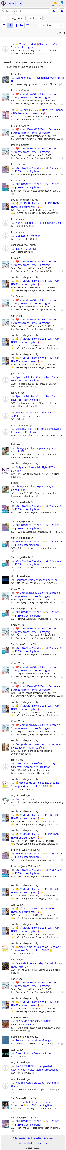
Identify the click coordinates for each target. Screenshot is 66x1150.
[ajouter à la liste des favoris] (13, 44)
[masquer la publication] (44, 53)
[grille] (16, 25)
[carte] (27, 25)
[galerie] (22, 25)
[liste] (4, 25)
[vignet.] (10, 25)
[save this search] (62, 11)
